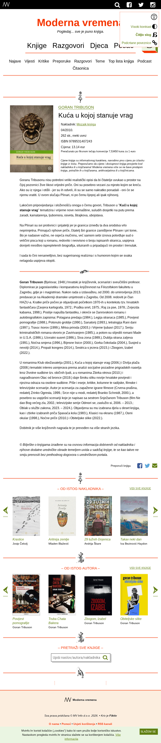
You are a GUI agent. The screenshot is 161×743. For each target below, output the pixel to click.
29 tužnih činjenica (97, 541)
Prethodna (5, 512)
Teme (100, 61)
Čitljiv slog (143, 34)
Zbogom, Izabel (95, 621)
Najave (15, 61)
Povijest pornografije (22, 623)
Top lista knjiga (121, 61)
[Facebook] (129, 5)
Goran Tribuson (76, 107)
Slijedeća (155, 512)
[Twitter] (141, 5)
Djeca (99, 45)
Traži (105, 657)
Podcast (144, 61)
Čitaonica (81, 68)
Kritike (43, 61)
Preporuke (62, 61)
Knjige (37, 45)
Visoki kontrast (141, 26)
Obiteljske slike (131, 621)
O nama (54, 723)
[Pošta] (154, 465)
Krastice (20, 541)
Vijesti (30, 61)
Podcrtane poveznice (136, 43)
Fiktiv (113, 715)
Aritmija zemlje (58, 541)
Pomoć (66, 723)
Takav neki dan (133, 541)
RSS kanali (105, 723)
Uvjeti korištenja (84, 723)
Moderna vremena (80, 22)
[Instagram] (152, 5)
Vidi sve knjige (140, 488)
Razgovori (68, 45)
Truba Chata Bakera (58, 623)
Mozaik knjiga (86, 124)
